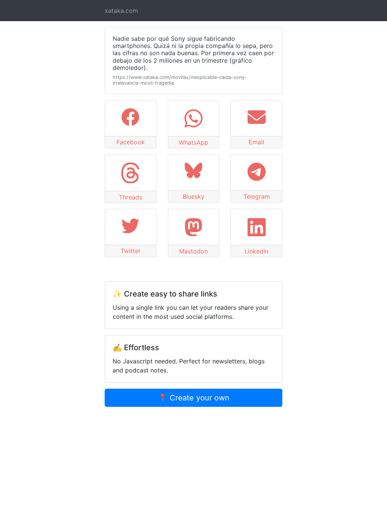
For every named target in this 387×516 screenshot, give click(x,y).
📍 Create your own (193, 397)
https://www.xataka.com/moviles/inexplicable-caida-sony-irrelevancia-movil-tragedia (180, 80)
